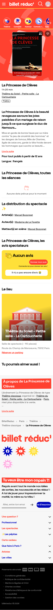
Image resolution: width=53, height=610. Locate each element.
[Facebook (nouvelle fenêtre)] (8, 451)
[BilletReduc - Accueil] (21, 4)
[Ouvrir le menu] (5, 4)
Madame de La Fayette (27, 222)
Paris (46, 399)
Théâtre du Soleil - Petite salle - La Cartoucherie (25, 333)
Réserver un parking (12, 352)
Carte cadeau (9, 540)
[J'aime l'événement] (48, 34)
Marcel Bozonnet (24, 215)
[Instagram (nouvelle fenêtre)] (33, 451)
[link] (7, 23)
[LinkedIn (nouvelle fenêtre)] (8, 464)
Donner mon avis (38, 262)
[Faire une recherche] (40, 4)
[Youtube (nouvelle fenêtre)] (20, 451)
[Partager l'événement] (40, 34)
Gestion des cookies (14, 597)
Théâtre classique (11, 396)
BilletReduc (8, 421)
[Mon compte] (48, 4)
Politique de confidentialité (17, 579)
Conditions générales (15, 575)
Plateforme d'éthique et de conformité (23, 590)
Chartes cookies (13, 586)
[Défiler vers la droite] (50, 23)
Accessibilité (11, 594)
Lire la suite (8, 151)
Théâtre (33, 421)
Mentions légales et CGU (17, 583)
